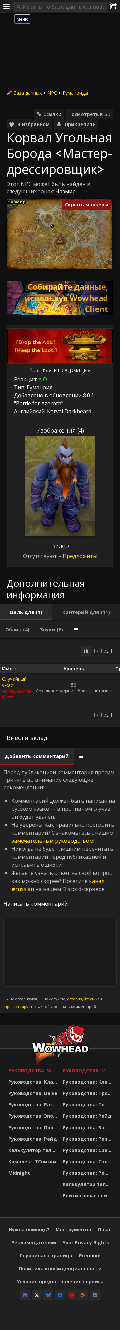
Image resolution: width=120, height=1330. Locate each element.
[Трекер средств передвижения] (60, 298)
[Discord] (25, 1295)
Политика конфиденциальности (60, 1268)
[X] (37, 1295)
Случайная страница (46, 1255)
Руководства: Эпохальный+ (33, 1116)
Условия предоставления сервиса (60, 1281)
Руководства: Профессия (33, 1127)
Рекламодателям (33, 1242)
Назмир (65, 191)
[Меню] (6, 6)
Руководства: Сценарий (88, 1161)
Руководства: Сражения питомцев (88, 1150)
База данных (27, 93)
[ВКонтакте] (95, 1295)
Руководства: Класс (33, 1082)
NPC (52, 93)
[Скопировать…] (86, 651)
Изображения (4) (60, 430)
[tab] (26, 612)
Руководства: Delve (32, 1093)
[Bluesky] (48, 1295)
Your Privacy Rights (86, 1242)
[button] (52, 226)
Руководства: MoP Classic (88, 1070)
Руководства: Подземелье (88, 1104)
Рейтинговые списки (88, 1195)
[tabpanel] (60, 683)
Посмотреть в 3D (89, 114)
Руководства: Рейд (32, 1139)
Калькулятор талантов (33, 1150)
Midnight (19, 1173)
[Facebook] (60, 1295)
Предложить (79, 556)
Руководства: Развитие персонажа (33, 1104)
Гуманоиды (75, 93)
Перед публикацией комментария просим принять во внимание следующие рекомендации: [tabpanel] (59, 889)
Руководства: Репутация (88, 1139)
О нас (104, 1229)
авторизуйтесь (80, 998)
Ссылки (52, 114)
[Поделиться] (113, 6)
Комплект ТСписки (32, 1161)
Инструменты (73, 1229)
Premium (90, 1255)
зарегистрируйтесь (21, 1006)
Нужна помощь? (29, 1229)
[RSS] (83, 1295)
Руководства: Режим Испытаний (88, 1173)
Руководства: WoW (33, 1070)
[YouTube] (72, 1295)
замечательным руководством (52, 840)
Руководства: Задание (88, 1127)
